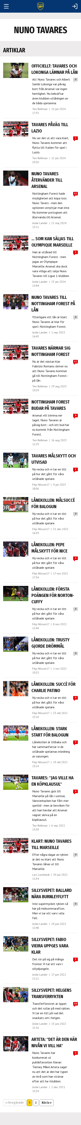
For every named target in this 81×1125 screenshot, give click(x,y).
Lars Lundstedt (41, 874)
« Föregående (14, 1102)
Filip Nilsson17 (40, 484)
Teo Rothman (40, 109)
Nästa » (47, 1102)
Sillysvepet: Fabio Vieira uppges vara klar (49, 946)
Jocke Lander (40, 223)
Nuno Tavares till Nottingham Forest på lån (53, 304)
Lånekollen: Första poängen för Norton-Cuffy (52, 595)
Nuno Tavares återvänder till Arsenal (47, 180)
